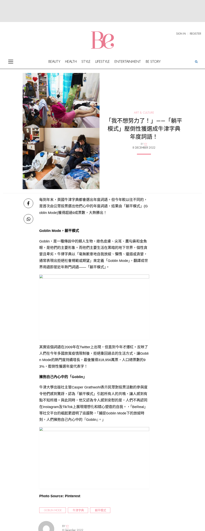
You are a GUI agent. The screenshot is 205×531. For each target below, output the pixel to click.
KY (67, 526)
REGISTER (195, 34)
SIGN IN (181, 34)
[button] (196, 61)
